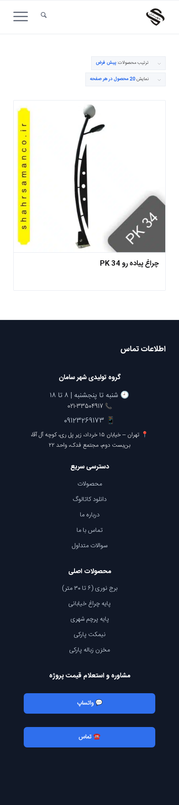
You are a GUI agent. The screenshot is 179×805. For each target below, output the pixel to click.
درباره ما (89, 515)
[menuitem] (43, 17)
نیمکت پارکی (90, 634)
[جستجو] (43, 17)
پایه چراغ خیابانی (89, 604)
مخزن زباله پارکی (89, 650)
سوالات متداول (89, 546)
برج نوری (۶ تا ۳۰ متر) (89, 588)
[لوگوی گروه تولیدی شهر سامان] (104, 17)
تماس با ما (90, 530)
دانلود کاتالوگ (90, 499)
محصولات (89, 484)
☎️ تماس (89, 737)
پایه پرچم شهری (89, 619)
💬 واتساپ (89, 703)
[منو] (23, 17)
